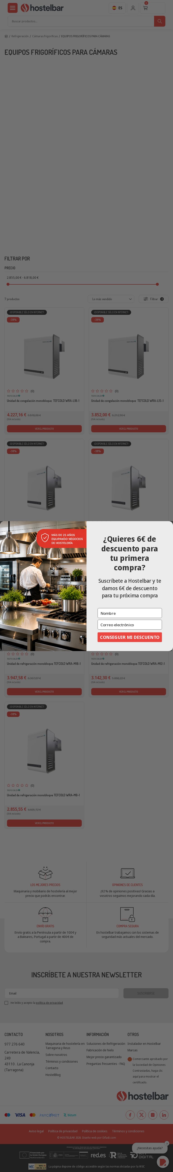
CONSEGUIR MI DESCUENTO (129, 637)
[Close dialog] (169, 525)
